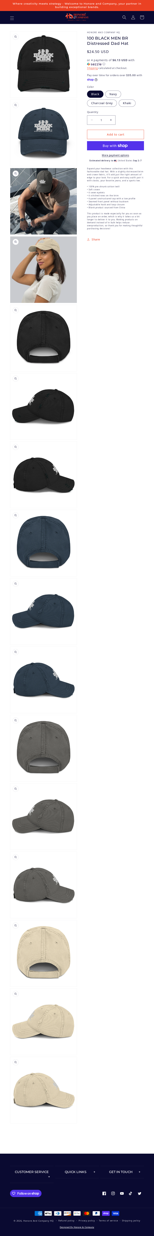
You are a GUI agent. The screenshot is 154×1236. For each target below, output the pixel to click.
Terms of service (108, 1220)
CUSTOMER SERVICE (32, 1172)
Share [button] (96, 239)
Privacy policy (87, 1220)
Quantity (92, 112)
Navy (113, 94)
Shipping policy (131, 1220)
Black (95, 94)
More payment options (115, 155)
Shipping (92, 68)
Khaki (127, 103)
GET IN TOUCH (121, 1172)
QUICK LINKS (75, 1172)
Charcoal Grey (102, 103)
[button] (124, 17)
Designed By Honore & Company (77, 1227)
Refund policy (66, 1220)
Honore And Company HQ (38, 1220)
